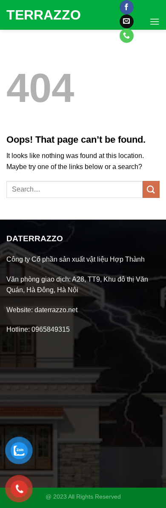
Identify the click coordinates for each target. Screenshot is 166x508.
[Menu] (154, 21)
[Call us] (127, 35)
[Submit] (151, 189)
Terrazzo (39, 15)
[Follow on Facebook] (127, 7)
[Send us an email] (127, 21)
